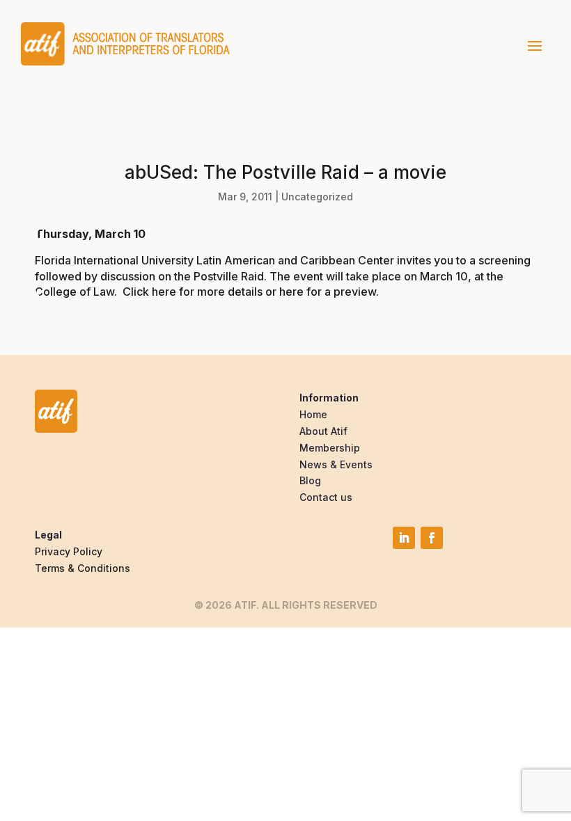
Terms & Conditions (82, 568)
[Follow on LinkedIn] (404, 538)
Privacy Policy (68, 551)
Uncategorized (317, 196)
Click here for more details (193, 291)
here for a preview (327, 291)
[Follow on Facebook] (432, 538)
